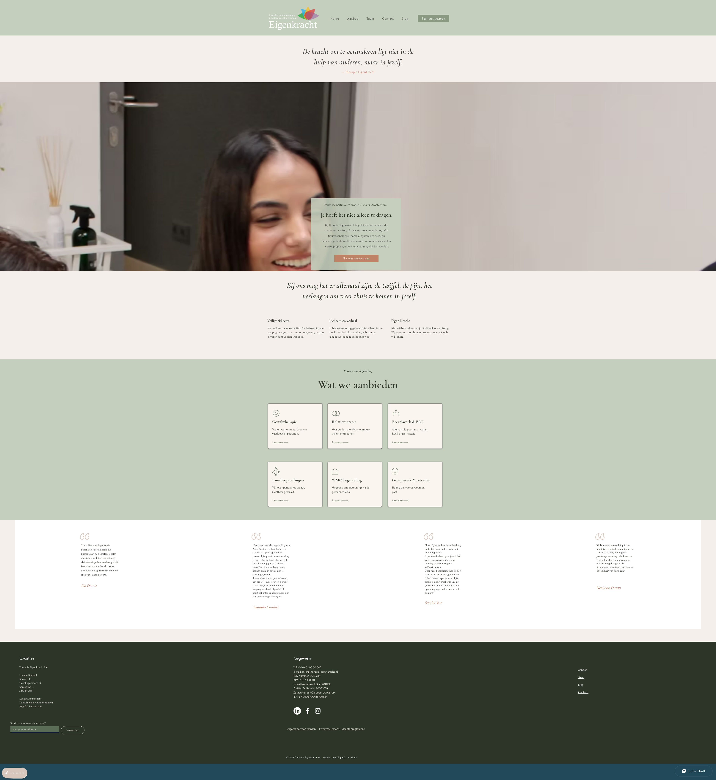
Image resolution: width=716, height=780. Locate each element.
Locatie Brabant (28, 675)
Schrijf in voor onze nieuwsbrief (28, 723)
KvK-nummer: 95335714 (306, 675)
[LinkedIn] (297, 711)
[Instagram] (317, 711)
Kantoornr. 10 (26, 686)
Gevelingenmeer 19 (30, 683)
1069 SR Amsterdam (30, 706)
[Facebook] (307, 711)
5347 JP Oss (25, 690)
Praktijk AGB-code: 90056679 (310, 688)
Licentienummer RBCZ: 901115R (312, 684)
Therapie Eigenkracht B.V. (33, 667)
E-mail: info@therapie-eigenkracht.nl (315, 671)
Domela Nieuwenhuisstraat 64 (36, 702)
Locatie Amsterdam (30, 698)
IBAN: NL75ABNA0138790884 (310, 696)
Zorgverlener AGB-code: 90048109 (314, 692)
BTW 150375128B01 (304, 680)
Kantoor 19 (25, 679)
